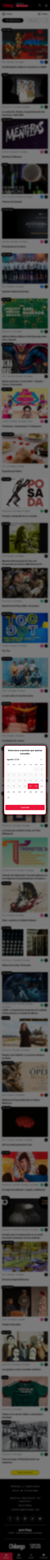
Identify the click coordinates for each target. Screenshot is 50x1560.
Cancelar (25, 807)
